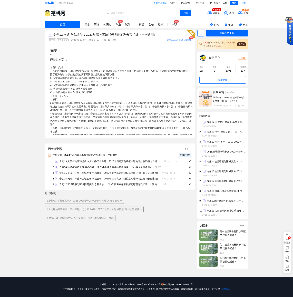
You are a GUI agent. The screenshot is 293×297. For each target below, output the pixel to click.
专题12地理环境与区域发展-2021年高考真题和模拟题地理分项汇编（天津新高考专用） (226, 161)
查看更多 (223, 80)
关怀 (225, 3)
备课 (231, 24)
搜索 (186, 12)
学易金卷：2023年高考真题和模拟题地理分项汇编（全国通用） (86, 155)
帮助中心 (174, 3)
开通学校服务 (160, 3)
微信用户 (214, 57)
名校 (151, 24)
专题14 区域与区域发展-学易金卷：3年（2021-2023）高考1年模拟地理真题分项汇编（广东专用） (226, 122)
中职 (174, 24)
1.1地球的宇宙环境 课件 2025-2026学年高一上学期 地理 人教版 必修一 (84, 200)
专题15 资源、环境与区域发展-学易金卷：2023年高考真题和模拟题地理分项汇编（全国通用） (109, 172)
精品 (141, 24)
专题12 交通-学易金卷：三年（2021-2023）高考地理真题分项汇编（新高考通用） (226, 132)
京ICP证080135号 (152, 284)
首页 (62, 24)
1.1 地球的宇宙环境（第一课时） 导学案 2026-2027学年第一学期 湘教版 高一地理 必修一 (94, 209)
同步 (87, 24)
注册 (244, 3)
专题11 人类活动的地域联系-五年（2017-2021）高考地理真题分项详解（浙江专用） (226, 210)
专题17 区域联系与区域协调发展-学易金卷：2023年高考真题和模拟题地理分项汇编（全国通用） (110, 184)
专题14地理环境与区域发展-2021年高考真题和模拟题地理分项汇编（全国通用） (226, 181)
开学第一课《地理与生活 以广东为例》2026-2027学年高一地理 (80, 218)
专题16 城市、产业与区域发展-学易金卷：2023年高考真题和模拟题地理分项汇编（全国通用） (109, 178)
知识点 (107, 24)
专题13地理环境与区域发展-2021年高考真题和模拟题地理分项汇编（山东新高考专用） (226, 171)
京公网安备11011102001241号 (178, 284)
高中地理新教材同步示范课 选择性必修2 (233, 233)
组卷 (245, 24)
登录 (234, 3)
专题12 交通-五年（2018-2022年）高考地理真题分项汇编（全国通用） (226, 141)
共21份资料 (185, 155)
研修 (216, 24)
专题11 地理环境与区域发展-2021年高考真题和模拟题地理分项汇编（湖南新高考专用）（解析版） (226, 191)
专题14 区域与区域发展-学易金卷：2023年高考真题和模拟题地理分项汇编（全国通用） (105, 167)
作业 (118, 24)
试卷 (128, 24)
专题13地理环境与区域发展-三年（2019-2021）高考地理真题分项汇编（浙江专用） (226, 200)
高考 (96, 24)
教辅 (160, 24)
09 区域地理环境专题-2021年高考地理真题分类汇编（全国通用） (226, 151)
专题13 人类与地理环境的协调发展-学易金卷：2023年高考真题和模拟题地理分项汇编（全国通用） (110, 161)
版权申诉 (226, 289)
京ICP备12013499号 (133, 284)
